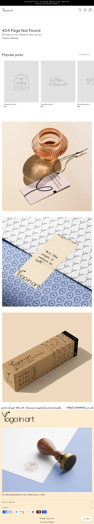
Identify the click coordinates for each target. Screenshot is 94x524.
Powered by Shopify (47, 522)
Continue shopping (10, 38)
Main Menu (8, 502)
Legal (5, 508)
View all (84, 54)
